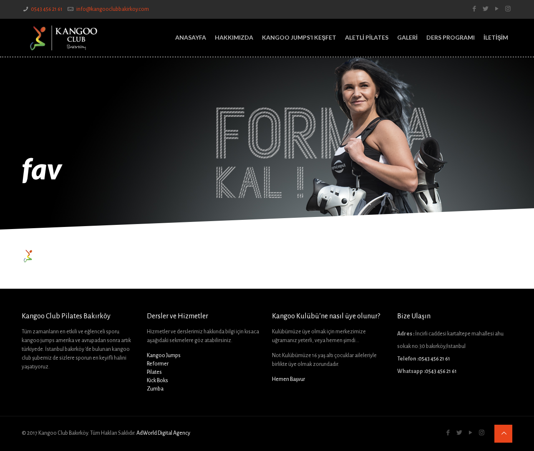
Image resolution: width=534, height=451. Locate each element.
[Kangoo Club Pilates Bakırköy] (63, 37)
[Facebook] (474, 9)
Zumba (155, 389)
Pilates (154, 372)
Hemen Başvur (288, 379)
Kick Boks (157, 380)
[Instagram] (508, 9)
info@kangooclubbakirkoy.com (112, 9)
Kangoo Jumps (164, 355)
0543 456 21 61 (47, 9)
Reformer (158, 364)
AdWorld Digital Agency (163, 433)
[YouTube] (496, 9)
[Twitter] (485, 9)
